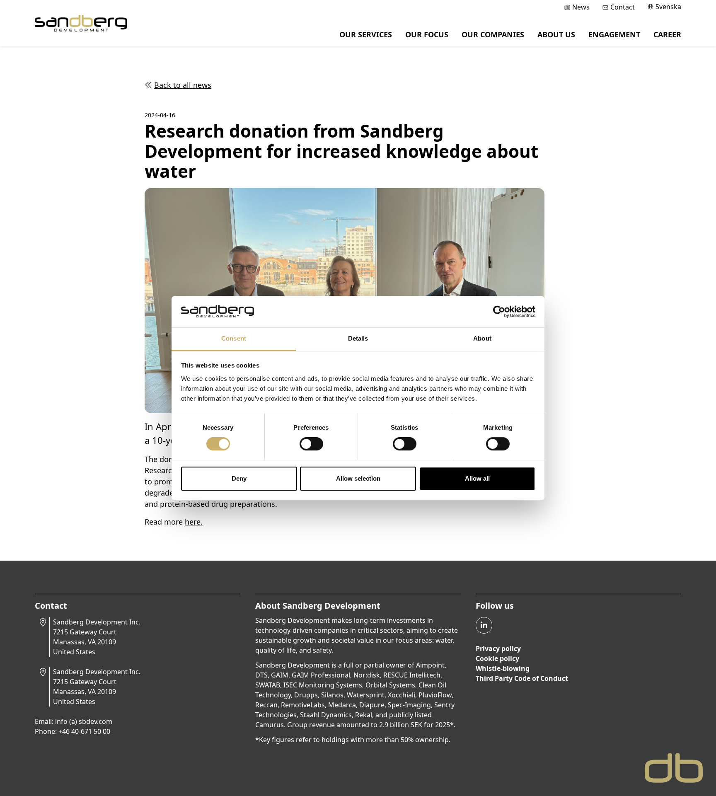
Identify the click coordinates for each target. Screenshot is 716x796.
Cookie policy (497, 658)
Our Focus (426, 34)
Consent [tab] (233, 338)
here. (194, 522)
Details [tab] (358, 338)
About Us (556, 34)
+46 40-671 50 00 (84, 731)
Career (667, 34)
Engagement (614, 34)
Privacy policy (498, 648)
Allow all (477, 478)
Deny (239, 478)
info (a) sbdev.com (83, 721)
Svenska (668, 6)
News (581, 7)
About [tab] (482, 338)
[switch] (311, 443)
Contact (622, 7)
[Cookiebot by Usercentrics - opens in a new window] (499, 311)
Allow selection (358, 478)
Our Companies (493, 34)
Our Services (365, 34)
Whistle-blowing (503, 668)
